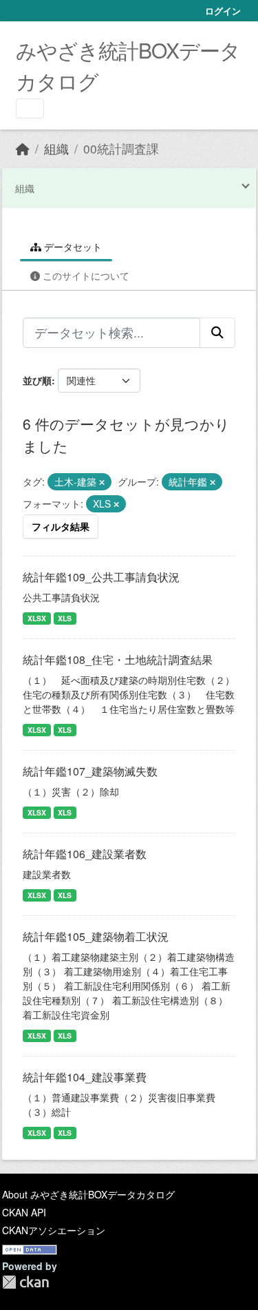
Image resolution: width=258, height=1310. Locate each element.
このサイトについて (84, 275)
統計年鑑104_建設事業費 (85, 1077)
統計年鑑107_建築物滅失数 (90, 771)
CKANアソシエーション (53, 1230)
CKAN (25, 1282)
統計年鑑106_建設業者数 (85, 854)
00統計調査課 (121, 148)
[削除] (102, 482)
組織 (56, 148)
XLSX (37, 618)
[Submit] (217, 333)
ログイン (223, 10)
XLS (65, 618)
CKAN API (24, 1212)
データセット (71, 246)
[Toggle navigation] (30, 108)
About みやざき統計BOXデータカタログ (88, 1194)
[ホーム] (23, 148)
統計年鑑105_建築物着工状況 (96, 936)
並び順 (37, 380)
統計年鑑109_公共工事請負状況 (101, 577)
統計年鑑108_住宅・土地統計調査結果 (118, 659)
